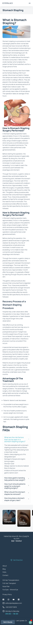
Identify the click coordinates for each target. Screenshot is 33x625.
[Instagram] (8, 599)
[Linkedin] (18, 599)
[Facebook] (3, 599)
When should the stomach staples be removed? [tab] (14, 493)
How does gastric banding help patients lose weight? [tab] (14, 479)
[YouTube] (13, 599)
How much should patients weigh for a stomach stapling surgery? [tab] (14, 486)
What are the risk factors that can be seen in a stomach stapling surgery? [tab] (14, 439)
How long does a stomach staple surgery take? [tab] (14, 499)
